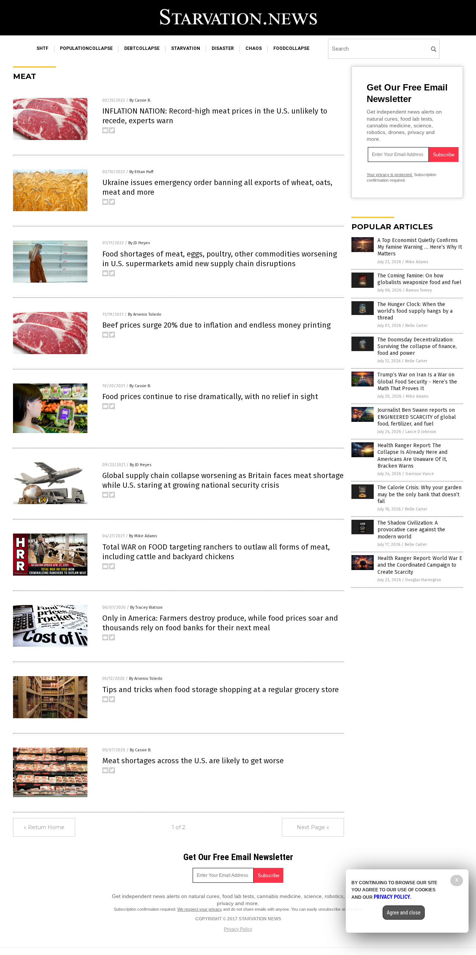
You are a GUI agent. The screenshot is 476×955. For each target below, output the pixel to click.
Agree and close (404, 913)
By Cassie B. (140, 100)
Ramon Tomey (419, 290)
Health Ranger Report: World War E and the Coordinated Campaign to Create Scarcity (419, 565)
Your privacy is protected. (390, 174)
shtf (42, 48)
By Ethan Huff (141, 171)
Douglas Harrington (423, 579)
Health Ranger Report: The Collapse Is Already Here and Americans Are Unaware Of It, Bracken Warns (412, 455)
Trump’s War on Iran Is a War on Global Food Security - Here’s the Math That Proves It (417, 381)
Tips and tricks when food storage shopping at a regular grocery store (220, 689)
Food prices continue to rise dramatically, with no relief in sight (210, 396)
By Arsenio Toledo (144, 314)
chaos (253, 48)
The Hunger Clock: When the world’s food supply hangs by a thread (415, 311)
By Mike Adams (143, 536)
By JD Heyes (139, 243)
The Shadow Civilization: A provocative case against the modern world (411, 529)
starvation (185, 48)
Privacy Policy (238, 929)
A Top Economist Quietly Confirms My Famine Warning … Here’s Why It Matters (419, 247)
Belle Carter (416, 325)
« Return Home (44, 827)
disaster (223, 48)
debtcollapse (142, 48)
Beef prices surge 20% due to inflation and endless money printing (216, 325)
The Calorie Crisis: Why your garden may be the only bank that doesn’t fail (419, 494)
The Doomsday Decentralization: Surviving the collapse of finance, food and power (417, 346)
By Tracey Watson (146, 607)
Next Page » (313, 827)
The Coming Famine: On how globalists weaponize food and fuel (419, 279)
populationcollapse (86, 48)
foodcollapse (291, 48)
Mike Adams (416, 262)
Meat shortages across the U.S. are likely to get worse (193, 760)
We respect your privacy (199, 909)
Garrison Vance (419, 473)
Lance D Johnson (420, 431)
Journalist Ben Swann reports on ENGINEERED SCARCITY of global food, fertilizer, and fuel (416, 417)
